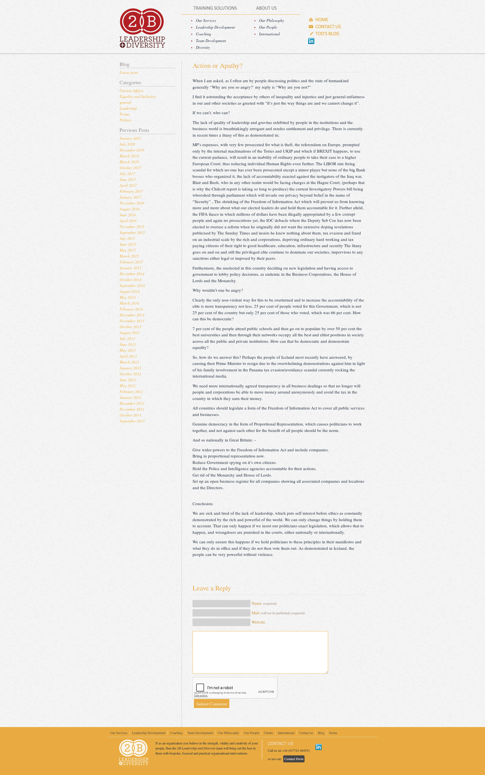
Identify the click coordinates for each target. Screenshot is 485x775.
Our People (268, 27)
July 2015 (127, 238)
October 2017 (130, 167)
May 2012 (128, 385)
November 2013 (132, 320)
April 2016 (128, 220)
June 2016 (128, 214)
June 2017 (128, 179)
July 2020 (127, 144)
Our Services (206, 20)
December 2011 (132, 403)
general (125, 102)
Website (258, 622)
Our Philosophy (271, 20)
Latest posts (129, 72)
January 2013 (130, 368)
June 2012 (128, 379)
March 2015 (129, 256)
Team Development (211, 40)
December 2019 (132, 150)
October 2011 (130, 415)
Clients (268, 732)
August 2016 (129, 208)
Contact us (325, 26)
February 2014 (131, 309)
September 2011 (132, 421)
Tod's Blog (325, 33)
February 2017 (131, 191)
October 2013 (130, 326)
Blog (321, 732)
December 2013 (132, 315)
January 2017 (130, 197)
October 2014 (130, 279)
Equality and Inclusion (138, 96)
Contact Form (293, 758)
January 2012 (130, 397)
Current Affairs (131, 90)
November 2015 (132, 226)
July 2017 (127, 173)
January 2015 (130, 267)
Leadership (128, 108)
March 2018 (129, 161)
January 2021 (130, 138)
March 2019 (129, 155)
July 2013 (127, 338)
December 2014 (132, 273)
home (142, 28)
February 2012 (131, 391)
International (269, 33)
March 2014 (129, 303)
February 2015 (131, 262)
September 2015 (132, 232)
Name (264, 603)
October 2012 (130, 373)
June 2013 (128, 344)
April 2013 (128, 356)
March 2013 (129, 362)
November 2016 (132, 203)
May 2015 (128, 250)
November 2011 (132, 409)
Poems (125, 114)
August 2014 (129, 291)
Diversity (203, 47)
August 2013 (129, 332)
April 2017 (128, 185)
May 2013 (128, 350)
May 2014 (128, 297)
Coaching (203, 33)
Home (325, 19)
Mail (278, 612)
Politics (125, 120)
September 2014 (132, 285)
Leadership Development (215, 27)
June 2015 (128, 244)
